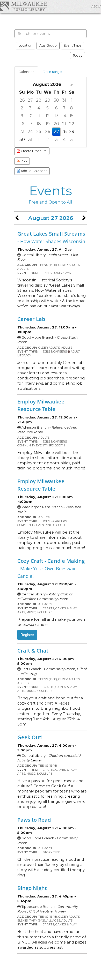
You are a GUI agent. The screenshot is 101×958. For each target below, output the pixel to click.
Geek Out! (30, 737)
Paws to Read (34, 819)
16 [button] (22, 123)
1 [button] (72, 100)
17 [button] (30, 123)
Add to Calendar (33, 171)
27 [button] (30, 100)
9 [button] (22, 115)
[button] (17, 218)
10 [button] (30, 115)
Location (25, 45)
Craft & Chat (32, 650)
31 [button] (64, 100)
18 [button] (39, 123)
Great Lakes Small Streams (51, 237)
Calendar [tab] (26, 72)
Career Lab (31, 319)
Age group (48, 45)
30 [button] (56, 100)
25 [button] (38, 131)
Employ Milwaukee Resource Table (40, 405)
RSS (23, 161)
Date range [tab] (52, 72)
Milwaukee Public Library (23, 6)
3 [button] (30, 108)
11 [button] (38, 115)
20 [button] (56, 123)
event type (72, 45)
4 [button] (39, 108)
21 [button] (64, 123)
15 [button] (72, 115)
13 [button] (56, 115)
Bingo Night (32, 888)
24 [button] (30, 131)
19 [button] (48, 123)
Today (77, 55)
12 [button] (48, 115)
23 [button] (22, 131)
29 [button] (47, 100)
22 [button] (71, 123)
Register (27, 635)
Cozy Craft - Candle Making (51, 568)
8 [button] (71, 108)
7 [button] (64, 108)
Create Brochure (33, 151)
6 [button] (56, 108)
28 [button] (38, 100)
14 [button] (64, 115)
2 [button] (22, 108)
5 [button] (47, 108)
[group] (50, 112)
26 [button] (22, 100)
